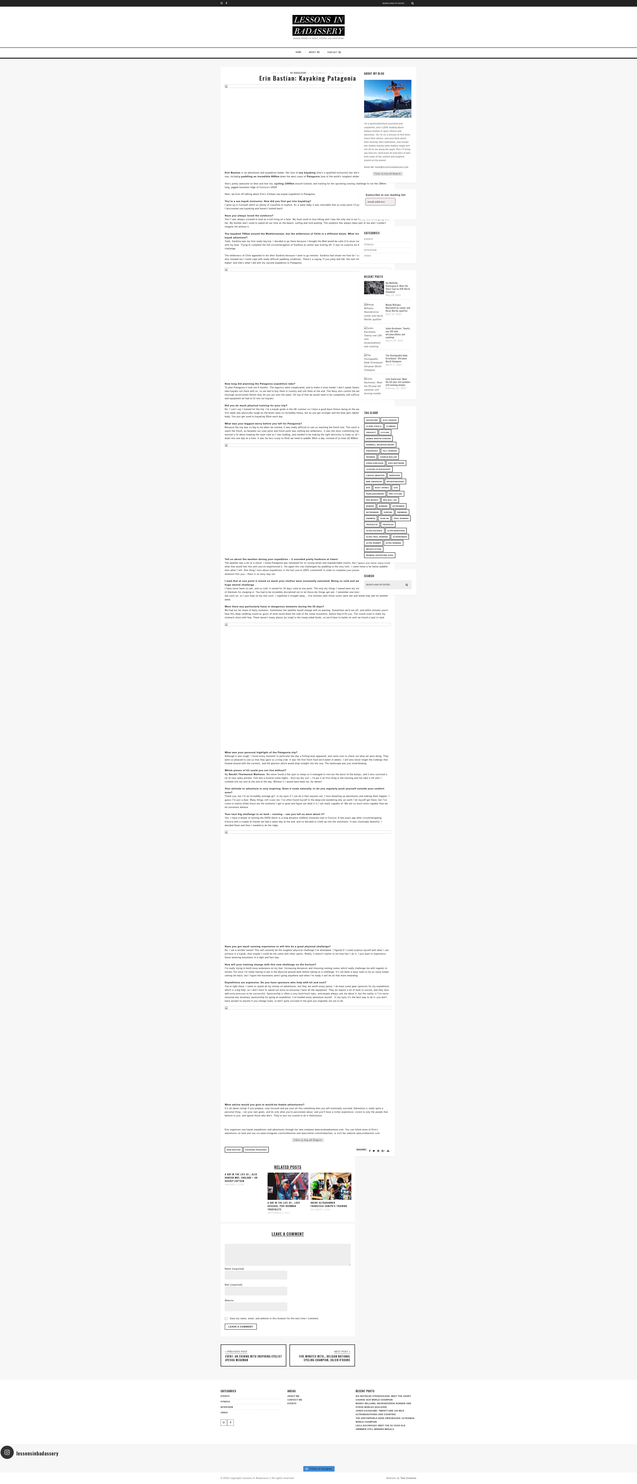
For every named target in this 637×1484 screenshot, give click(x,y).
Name (234, 1269)
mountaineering (395, 481)
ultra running (393, 543)
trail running (401, 518)
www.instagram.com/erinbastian (278, 1133)
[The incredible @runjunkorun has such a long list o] (265, 1463)
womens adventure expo (379, 555)
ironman (370, 457)
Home (299, 52)
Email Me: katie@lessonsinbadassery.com (386, 167)
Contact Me (334, 52)
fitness (369, 244)
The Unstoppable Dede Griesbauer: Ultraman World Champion (397, 358)
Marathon (394, 475)
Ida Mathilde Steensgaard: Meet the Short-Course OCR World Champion (398, 287)
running (383, 506)
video (367, 256)
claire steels (374, 426)
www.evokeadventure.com (329, 1129)
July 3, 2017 (278, 72)
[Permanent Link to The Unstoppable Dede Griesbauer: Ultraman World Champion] (374, 370)
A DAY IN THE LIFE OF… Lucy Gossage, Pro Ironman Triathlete (284, 1206)
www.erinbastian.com (368, 1133)
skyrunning (372, 512)
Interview (338, 72)
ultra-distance (374, 531)
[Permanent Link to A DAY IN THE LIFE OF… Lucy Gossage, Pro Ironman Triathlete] (288, 1199)
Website (229, 1300)
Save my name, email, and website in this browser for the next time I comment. (274, 1318)
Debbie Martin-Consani (378, 439)
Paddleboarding (375, 494)
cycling (385, 432)
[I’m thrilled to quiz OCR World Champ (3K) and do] (53, 1463)
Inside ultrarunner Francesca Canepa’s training (329, 1204)
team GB (384, 518)
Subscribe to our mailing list (386, 195)
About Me (314, 52)
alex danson (390, 420)
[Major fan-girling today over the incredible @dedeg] (477, 1463)
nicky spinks (382, 488)
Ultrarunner (400, 537)
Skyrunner (398, 506)
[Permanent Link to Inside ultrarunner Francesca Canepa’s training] (331, 1199)
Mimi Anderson (374, 481)
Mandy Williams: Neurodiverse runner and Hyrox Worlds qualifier (398, 307)
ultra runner (373, 543)
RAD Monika (372, 500)
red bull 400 (390, 500)
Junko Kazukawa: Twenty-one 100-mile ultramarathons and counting (398, 333)
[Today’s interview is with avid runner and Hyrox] (159, 1463)
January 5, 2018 (234, 1184)
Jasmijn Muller (388, 457)
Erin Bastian (234, 1150)
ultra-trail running (377, 537)
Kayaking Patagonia (256, 1150)
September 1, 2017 (279, 1213)
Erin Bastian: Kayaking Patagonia (307, 78)
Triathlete (372, 524)
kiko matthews (396, 463)
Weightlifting (373, 549)
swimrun (370, 518)
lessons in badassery (378, 469)
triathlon (388, 524)
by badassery (298, 72)
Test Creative (408, 1478)
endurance (372, 451)
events (368, 239)
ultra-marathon (396, 531)
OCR (396, 488)
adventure (372, 420)
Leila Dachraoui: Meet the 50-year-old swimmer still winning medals (398, 381)
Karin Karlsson (374, 463)
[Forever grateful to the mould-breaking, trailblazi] (371, 1463)
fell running (390, 451)
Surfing (388, 512)
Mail (233, 1284)
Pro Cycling (395, 494)
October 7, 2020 (320, 1209)
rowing (370, 506)
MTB (368, 488)
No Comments (319, 72)
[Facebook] (228, 3)
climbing (391, 426)
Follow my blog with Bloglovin (308, 1140)
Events (291, 1403)
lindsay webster (375, 475)
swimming (402, 512)
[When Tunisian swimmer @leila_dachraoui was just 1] (583, 1463)
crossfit (371, 432)
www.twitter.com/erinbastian (316, 1133)
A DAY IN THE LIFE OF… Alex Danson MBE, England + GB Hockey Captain (241, 1177)
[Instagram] (223, 3)
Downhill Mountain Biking (380, 445)
